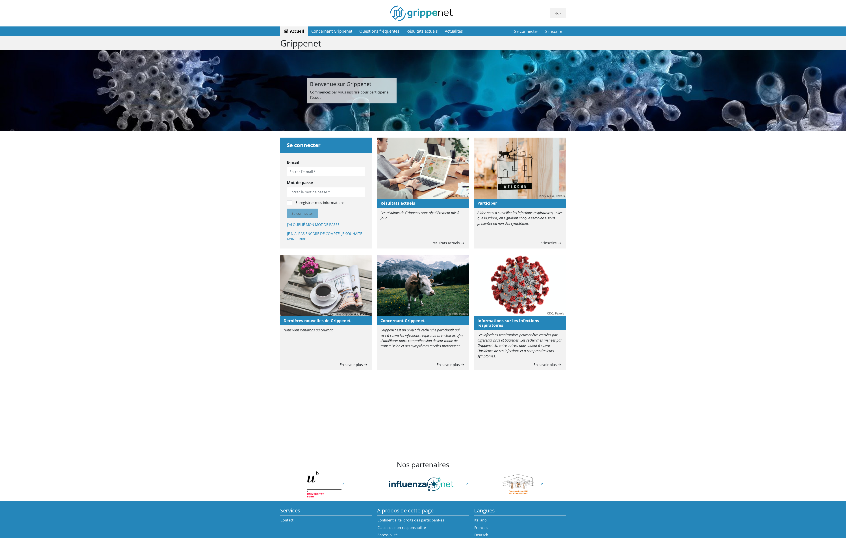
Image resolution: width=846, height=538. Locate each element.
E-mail (293, 162)
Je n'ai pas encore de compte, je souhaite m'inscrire (324, 236)
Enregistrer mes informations (320, 202)
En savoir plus (351, 364)
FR (556, 13)
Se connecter (526, 31)
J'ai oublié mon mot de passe (313, 224)
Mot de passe (300, 182)
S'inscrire (553, 31)
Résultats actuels (446, 243)
